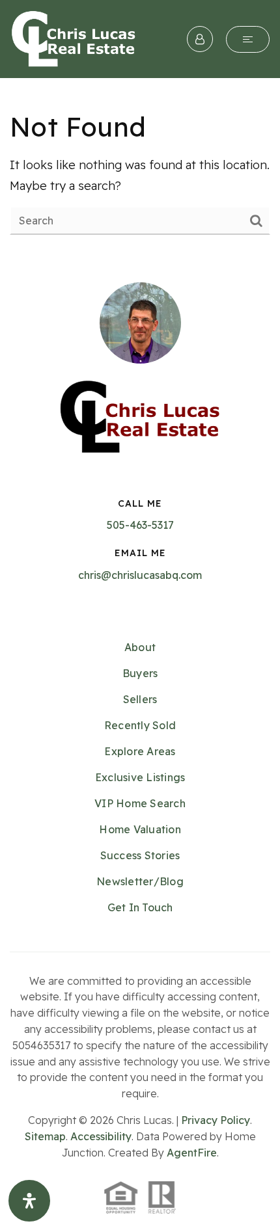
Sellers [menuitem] (140, 699)
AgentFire (192, 1152)
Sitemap (45, 1136)
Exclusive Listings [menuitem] (140, 777)
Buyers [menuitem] (140, 673)
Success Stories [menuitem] (140, 855)
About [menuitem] (140, 647)
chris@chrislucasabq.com (140, 575)
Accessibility (101, 1136)
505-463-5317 (140, 524)
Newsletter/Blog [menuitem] (140, 881)
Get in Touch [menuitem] (140, 907)
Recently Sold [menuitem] (140, 725)
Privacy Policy (215, 1120)
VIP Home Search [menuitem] (140, 803)
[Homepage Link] (73, 38)
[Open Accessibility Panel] (29, 1200)
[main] (140, 172)
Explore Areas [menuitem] (139, 751)
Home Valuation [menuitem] (140, 829)
